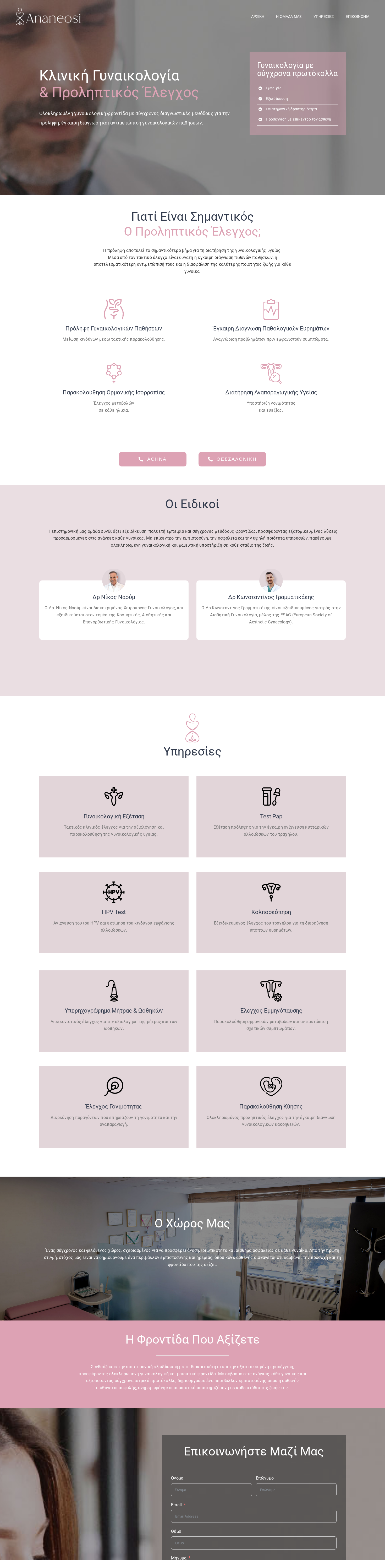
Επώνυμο (265, 1478)
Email (176, 1504)
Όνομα (177, 1478)
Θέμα (176, 1531)
